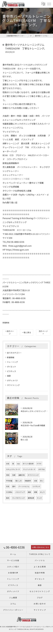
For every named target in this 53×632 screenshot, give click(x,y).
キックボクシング (18, 498)
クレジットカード (29, 469)
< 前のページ (9, 332)
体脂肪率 (28, 481)
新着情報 (6, 322)
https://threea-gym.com (17, 249)
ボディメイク (12, 380)
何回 (7, 475)
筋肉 (7, 498)
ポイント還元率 (28, 464)
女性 (7, 464)
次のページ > (43, 332)
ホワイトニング (13, 385)
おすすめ (41, 469)
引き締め (9, 492)
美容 (9, 375)
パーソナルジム (24, 486)
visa (18, 464)
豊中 (13, 486)
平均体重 (9, 481)
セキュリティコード (13, 469)
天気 (7, 486)
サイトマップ (40, 610)
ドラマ (39, 464)
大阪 (35, 481)
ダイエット (11, 366)
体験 (35, 492)
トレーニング (12, 362)
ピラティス (11, 371)
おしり (42, 492)
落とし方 (18, 481)
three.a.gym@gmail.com (20, 245)
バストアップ (20, 492)
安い (41, 481)
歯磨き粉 (22, 475)
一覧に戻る (26, 332)
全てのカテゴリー (14, 352)
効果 (13, 475)
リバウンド (36, 486)
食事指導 (31, 498)
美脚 (29, 492)
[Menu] (49, 4)
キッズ (39, 498)
